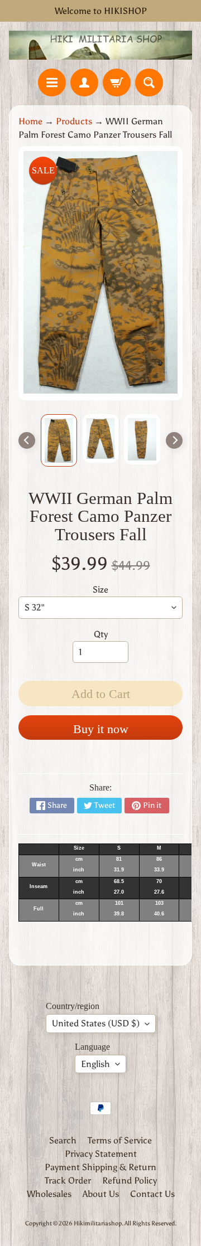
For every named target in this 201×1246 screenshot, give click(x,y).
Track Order (68, 1180)
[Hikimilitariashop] (100, 45)
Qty (101, 634)
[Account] (84, 82)
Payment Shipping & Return (100, 1167)
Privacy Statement (101, 1153)
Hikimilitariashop (98, 1223)
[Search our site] (149, 82)
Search (62, 1140)
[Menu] (52, 82)
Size (100, 589)
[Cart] (117, 82)
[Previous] (26, 440)
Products (74, 121)
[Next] (174, 440)
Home (30, 121)
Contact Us (152, 1194)
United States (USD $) (96, 1023)
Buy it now (100, 729)
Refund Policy (129, 1180)
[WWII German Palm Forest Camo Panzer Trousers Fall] (59, 440)
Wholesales (49, 1194)
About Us (101, 1194)
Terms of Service (120, 1140)
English (95, 1064)
